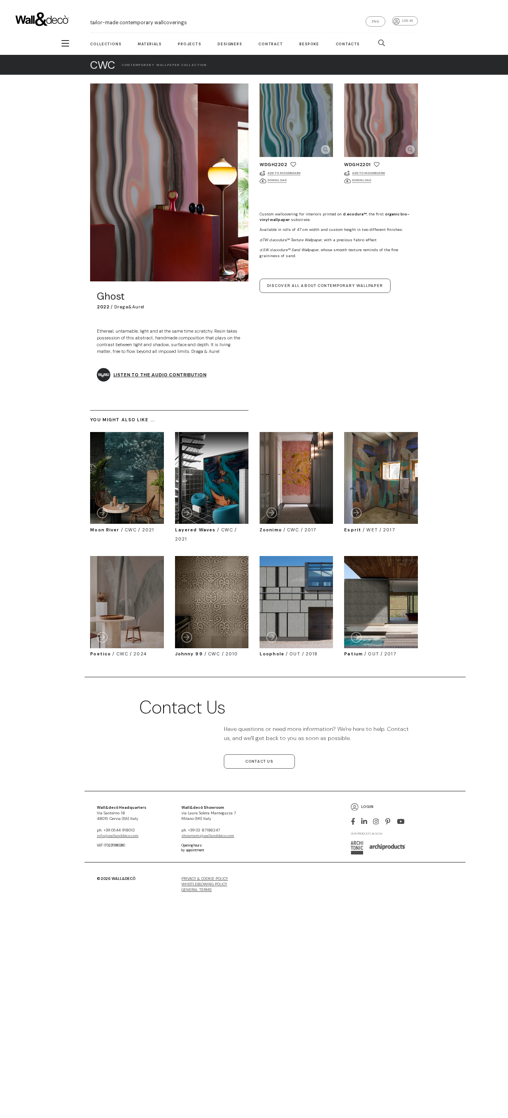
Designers (229, 44)
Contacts (348, 44)
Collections (105, 44)
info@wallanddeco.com (118, 835)
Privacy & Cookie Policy (204, 878)
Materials (150, 44)
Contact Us (259, 761)
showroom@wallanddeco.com (207, 835)
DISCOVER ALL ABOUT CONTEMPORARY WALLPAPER (325, 285)
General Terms (196, 889)
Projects (189, 44)
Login (367, 806)
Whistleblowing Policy (204, 884)
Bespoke (309, 44)
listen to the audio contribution (160, 375)
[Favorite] (293, 164)
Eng (375, 21)
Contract (270, 44)
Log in (407, 20)
